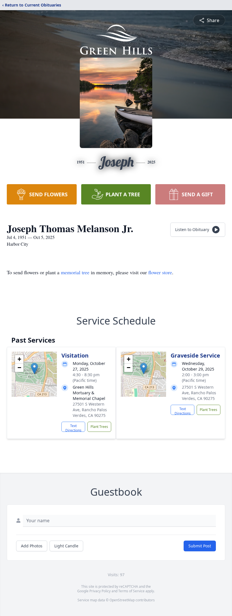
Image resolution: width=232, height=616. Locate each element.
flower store (160, 272)
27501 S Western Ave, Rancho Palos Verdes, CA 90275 (90, 409)
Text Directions (73, 427)
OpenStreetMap (122, 600)
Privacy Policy (100, 591)
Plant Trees (99, 426)
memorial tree (75, 272)
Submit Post (199, 545)
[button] (34, 368)
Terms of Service (131, 591)
